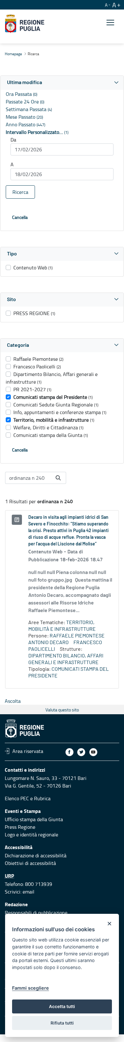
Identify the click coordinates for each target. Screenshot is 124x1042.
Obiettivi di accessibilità (30, 863)
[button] (62, 82)
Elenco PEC (17, 798)
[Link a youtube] (93, 752)
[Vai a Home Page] (24, 24)
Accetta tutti (62, 1006)
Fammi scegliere (30, 988)
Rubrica (42, 798)
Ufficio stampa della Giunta (34, 819)
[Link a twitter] (81, 752)
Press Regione (20, 826)
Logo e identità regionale (31, 834)
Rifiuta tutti (62, 1023)
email (28, 891)
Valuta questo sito (62, 710)
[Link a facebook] (69, 752)
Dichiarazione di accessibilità (35, 855)
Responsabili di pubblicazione (36, 912)
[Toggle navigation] (110, 22)
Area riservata (27, 751)
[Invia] (58, 478)
